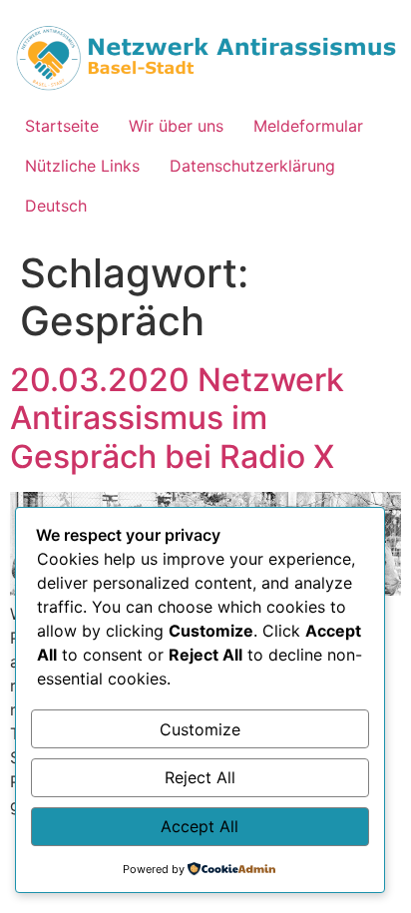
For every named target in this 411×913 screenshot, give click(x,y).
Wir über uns (176, 126)
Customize (200, 729)
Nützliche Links (82, 166)
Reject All (200, 777)
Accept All (199, 826)
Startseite (62, 126)
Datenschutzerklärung (252, 166)
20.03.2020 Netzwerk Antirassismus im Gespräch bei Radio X (177, 418)
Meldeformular (308, 126)
